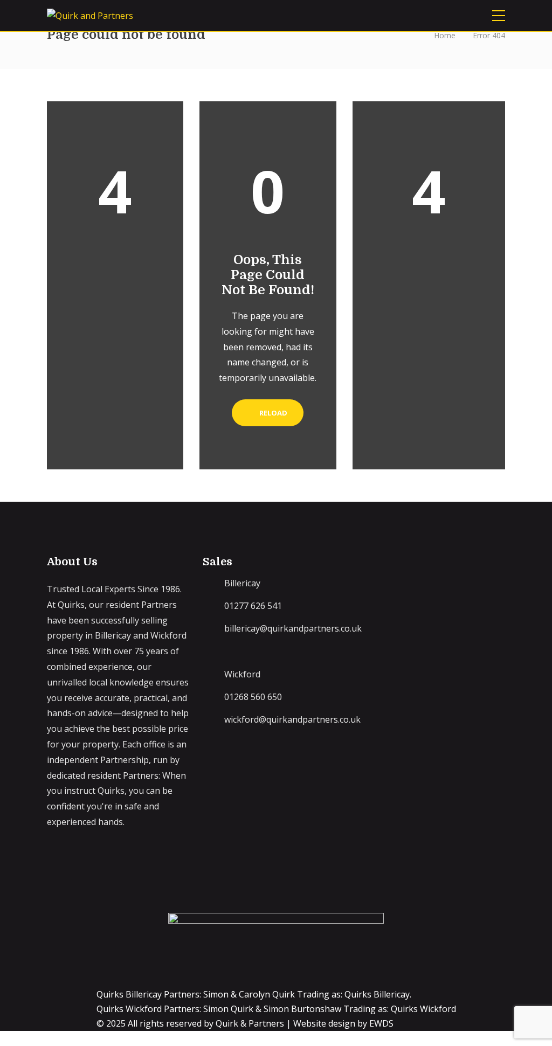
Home (445, 35)
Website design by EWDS (343, 1023)
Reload (272, 413)
